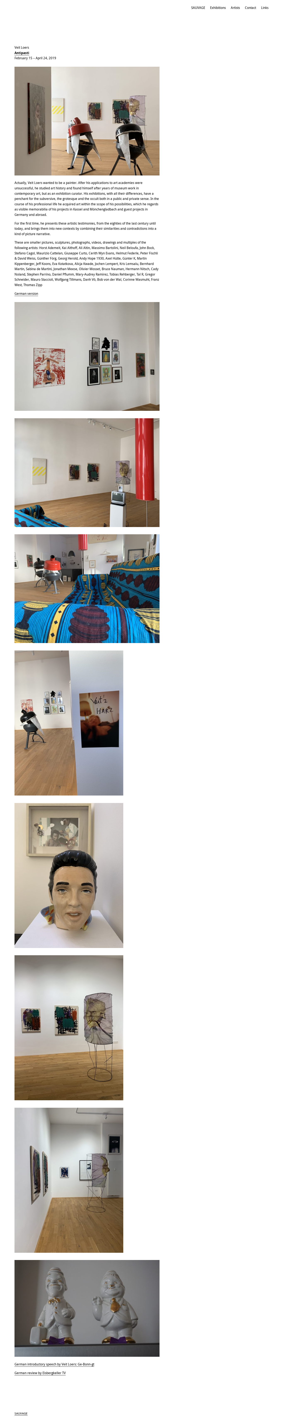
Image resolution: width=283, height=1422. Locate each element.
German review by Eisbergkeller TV (40, 1373)
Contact (250, 7)
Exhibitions (218, 7)
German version (26, 293)
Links (264, 7)
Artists (235, 7)
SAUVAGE (198, 7)
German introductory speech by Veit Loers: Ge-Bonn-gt (54, 1364)
